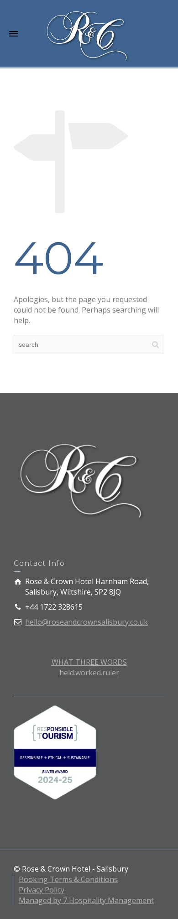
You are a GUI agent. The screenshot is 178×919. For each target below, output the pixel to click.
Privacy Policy (41, 890)
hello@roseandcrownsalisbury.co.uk (86, 622)
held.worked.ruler (89, 673)
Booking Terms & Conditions (68, 879)
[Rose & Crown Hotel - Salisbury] (89, 34)
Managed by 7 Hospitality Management (86, 900)
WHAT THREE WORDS (89, 662)
